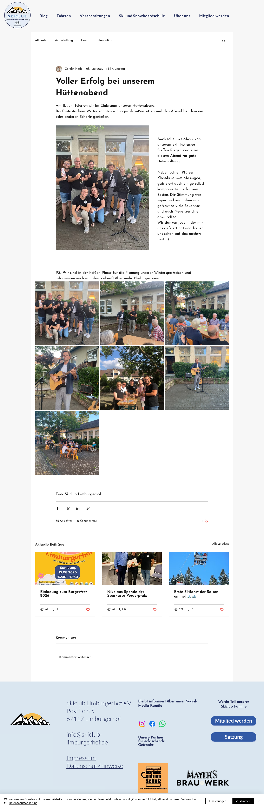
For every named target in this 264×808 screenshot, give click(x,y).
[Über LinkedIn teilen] (78, 508)
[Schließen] (259, 801)
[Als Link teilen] (88, 508)
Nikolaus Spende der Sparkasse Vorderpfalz (127, 594)
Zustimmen (243, 801)
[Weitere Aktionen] (205, 68)
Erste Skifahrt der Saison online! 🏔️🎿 (196, 594)
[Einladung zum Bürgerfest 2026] (65, 568)
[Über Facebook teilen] (58, 508)
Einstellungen (217, 801)
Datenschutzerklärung (23, 803)
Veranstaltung (64, 40)
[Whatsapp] (162, 724)
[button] (224, 40)
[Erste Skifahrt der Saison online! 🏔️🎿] (199, 568)
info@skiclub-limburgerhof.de (87, 738)
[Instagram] (142, 724)
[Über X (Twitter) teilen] (68, 508)
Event (84, 40)
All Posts (40, 40)
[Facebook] (152, 724)
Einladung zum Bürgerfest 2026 (63, 594)
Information (104, 40)
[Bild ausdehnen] (67, 313)
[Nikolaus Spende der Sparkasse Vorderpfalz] (132, 568)
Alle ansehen (220, 544)
